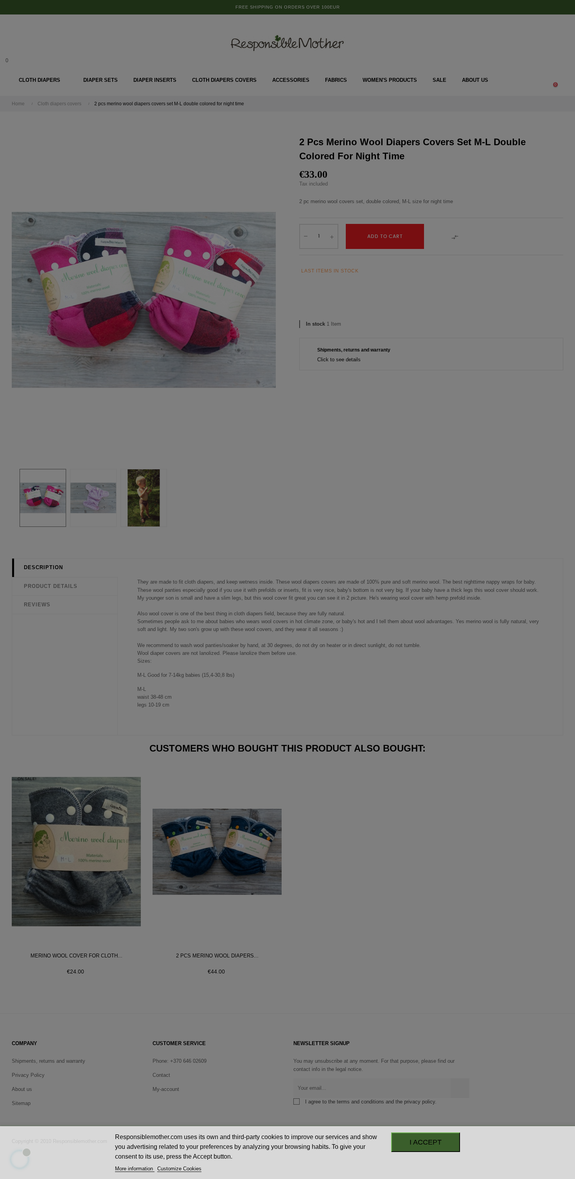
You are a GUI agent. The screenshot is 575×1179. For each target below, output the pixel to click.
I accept (426, 1142)
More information (135, 1169)
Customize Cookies (179, 1169)
